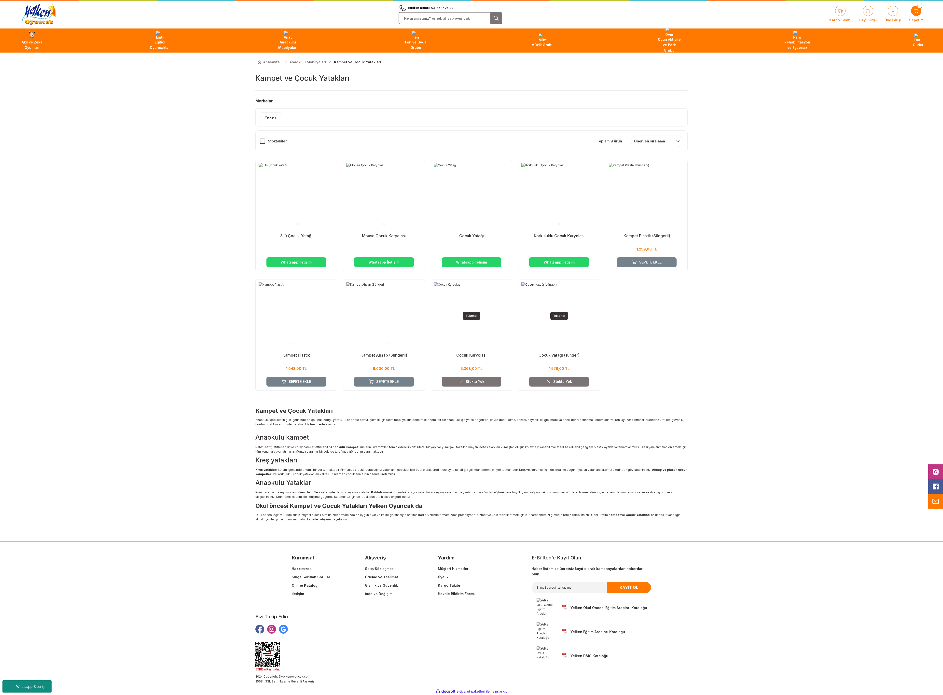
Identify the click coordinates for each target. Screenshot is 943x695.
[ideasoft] (446, 691)
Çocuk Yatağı (471, 235)
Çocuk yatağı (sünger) (559, 355)
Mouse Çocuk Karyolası (384, 235)
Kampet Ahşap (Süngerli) (384, 355)
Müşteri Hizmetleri (454, 569)
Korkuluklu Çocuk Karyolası (559, 235)
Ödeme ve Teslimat (381, 577)
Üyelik (443, 577)
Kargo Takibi (449, 585)
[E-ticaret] (471, 691)
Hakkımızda (302, 569)
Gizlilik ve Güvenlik (381, 585)
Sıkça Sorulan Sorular (311, 577)
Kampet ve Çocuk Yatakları (357, 62)
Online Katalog (305, 585)
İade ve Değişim (378, 594)
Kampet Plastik (296, 355)
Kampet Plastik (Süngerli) (647, 235)
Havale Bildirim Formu (456, 594)
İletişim (298, 594)
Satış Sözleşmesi (380, 569)
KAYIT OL (629, 587)
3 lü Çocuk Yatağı (296, 235)
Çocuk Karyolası (471, 355)
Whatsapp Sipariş (30, 686)
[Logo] (39, 14)
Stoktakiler (277, 141)
